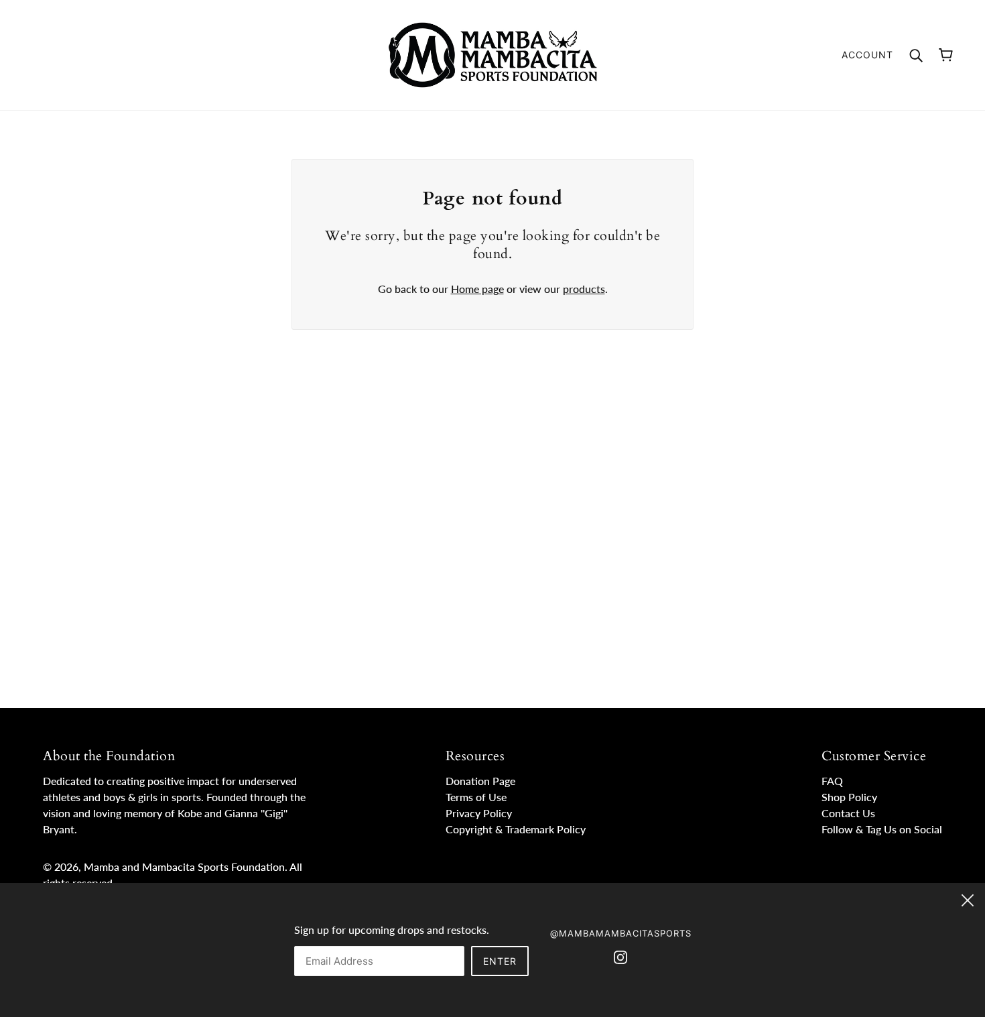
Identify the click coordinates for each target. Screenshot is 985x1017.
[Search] (916, 54)
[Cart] (946, 55)
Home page (477, 288)
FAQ (832, 780)
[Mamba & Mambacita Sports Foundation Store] (493, 53)
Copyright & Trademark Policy (516, 829)
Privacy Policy (479, 812)
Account (867, 54)
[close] (967, 898)
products (584, 288)
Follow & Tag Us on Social (882, 829)
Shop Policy (849, 796)
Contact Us (848, 812)
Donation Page (480, 780)
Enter (500, 961)
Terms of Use (476, 796)
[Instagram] (620, 956)
